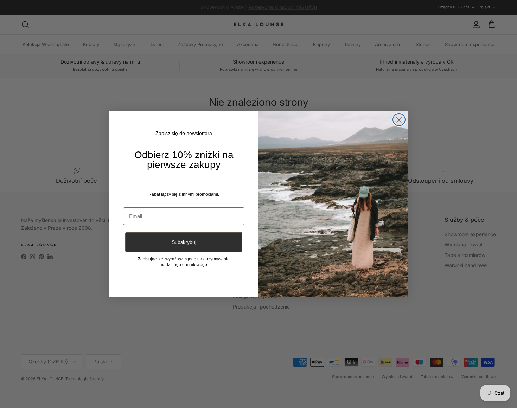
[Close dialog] (399, 120)
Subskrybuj (184, 242)
